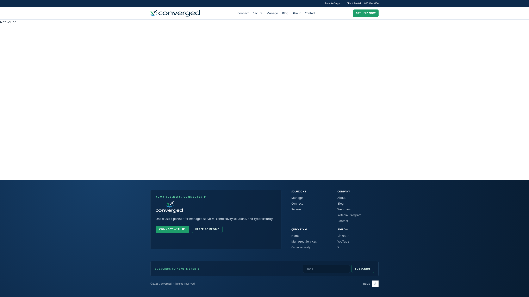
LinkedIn (343, 236)
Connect (243, 13)
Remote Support (334, 3)
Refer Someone (207, 229)
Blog (285, 13)
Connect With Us (172, 229)
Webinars (344, 209)
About (296, 13)
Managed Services (304, 241)
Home (295, 236)
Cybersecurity (300, 247)
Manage (272, 13)
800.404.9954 (371, 3)
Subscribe (363, 268)
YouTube (343, 241)
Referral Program (349, 215)
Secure (257, 13)
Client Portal (354, 3)
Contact (310, 13)
